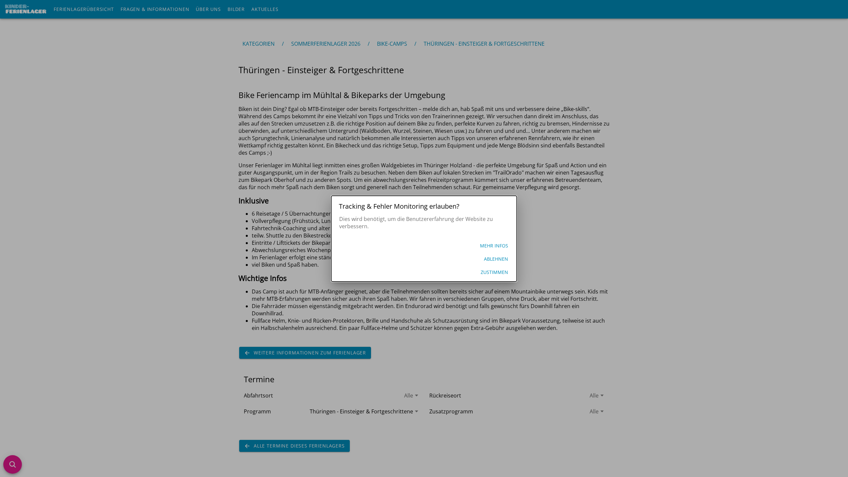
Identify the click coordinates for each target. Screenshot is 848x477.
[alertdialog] (424, 239)
